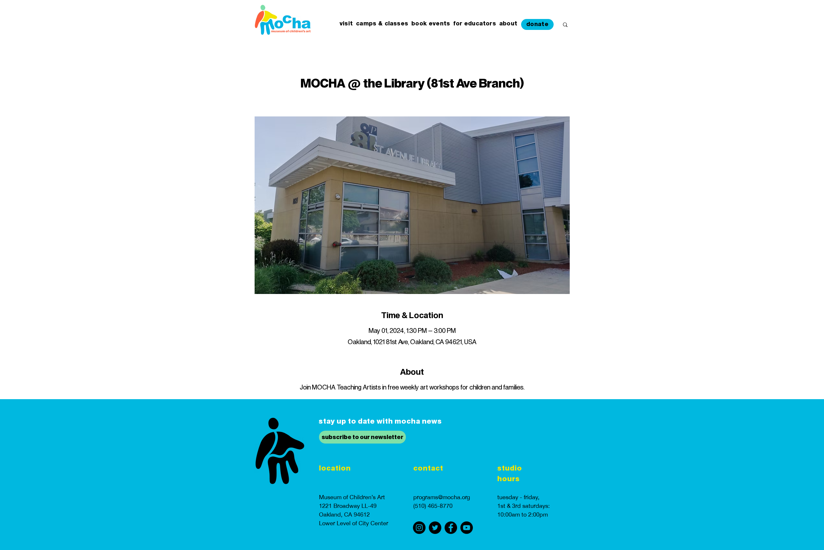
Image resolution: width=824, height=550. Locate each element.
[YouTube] (466, 527)
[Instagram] (419, 527)
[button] (346, 24)
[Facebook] (451, 527)
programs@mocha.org (441, 497)
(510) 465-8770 (433, 505)
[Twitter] (435, 527)
